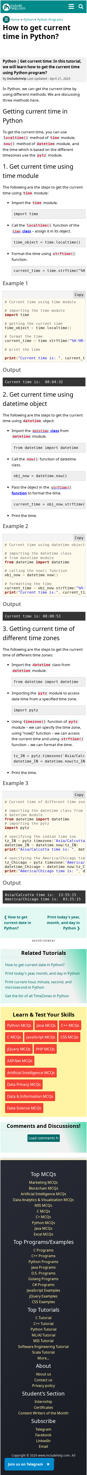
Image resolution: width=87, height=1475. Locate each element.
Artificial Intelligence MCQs (31, 1072)
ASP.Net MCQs (19, 1060)
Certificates (43, 1407)
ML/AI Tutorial (43, 1335)
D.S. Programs (43, 1273)
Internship (43, 1401)
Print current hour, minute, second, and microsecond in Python (38, 984)
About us (43, 1374)
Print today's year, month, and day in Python (63, 922)
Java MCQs (46, 1025)
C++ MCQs (70, 1025)
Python (28, 20)
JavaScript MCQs (40, 1037)
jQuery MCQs (19, 1049)
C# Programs (43, 1284)
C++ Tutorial (43, 1323)
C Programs (43, 1250)
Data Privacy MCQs (24, 1084)
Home (15, 20)
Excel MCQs (43, 1234)
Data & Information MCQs (30, 1096)
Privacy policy (43, 1385)
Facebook (43, 1434)
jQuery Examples (43, 1296)
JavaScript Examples (43, 1290)
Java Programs (43, 1267)
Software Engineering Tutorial (43, 1346)
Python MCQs (19, 1025)
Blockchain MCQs (43, 1188)
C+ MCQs (43, 1216)
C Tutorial (43, 1317)
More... (43, 1358)
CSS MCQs (69, 1037)
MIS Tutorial (43, 1340)
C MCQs (14, 1037)
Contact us (43, 1379)
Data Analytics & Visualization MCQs (43, 1199)
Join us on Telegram (25, 1464)
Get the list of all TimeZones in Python (37, 995)
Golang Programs (43, 1278)
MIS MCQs (43, 1205)
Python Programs (50, 20)
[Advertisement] (38, 48)
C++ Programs (43, 1255)
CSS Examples (43, 1301)
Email (43, 1446)
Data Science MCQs (24, 1108)
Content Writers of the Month (43, 1413)
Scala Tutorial (43, 1352)
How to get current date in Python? (17, 922)
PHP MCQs (45, 1049)
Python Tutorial (43, 1329)
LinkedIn (43, 1440)
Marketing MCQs (43, 1182)
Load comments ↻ (44, 1138)
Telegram (43, 1429)
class (21, 231)
